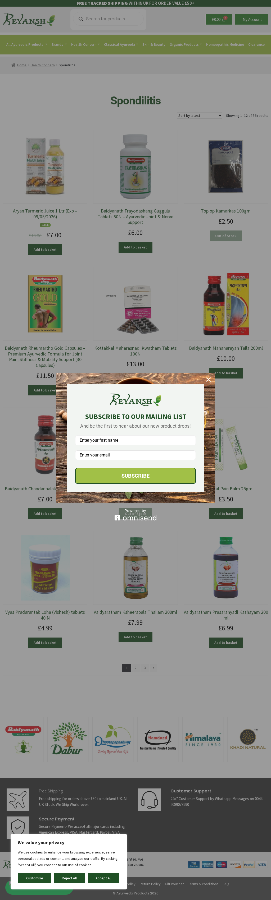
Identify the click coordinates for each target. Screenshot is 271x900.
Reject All (69, 878)
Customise (34, 878)
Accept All (103, 878)
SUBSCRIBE (135, 476)
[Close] (208, 379)
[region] (69, 861)
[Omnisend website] (135, 515)
